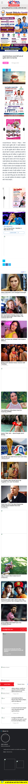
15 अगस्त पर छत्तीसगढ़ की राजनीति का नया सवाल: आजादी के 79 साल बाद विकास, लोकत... (18, 719)
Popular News (21, 684)
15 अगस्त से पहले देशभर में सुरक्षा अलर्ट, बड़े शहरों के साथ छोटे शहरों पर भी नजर (18, 709)
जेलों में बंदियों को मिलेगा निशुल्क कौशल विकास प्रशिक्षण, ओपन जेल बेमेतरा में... (18, 699)
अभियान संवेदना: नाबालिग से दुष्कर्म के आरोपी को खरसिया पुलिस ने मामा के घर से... (18, 690)
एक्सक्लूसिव (6, 63)
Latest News (7, 684)
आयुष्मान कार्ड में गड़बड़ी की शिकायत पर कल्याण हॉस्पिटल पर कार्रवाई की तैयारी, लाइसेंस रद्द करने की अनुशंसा (13, 650)
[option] (14, 644)
